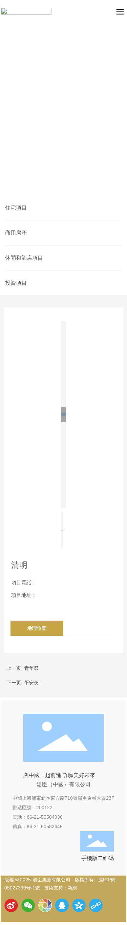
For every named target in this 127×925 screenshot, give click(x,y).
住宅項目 (16, 208)
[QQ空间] (79, 905)
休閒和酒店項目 (24, 258)
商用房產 (16, 233)
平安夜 (31, 682)
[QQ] (62, 905)
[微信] (28, 905)
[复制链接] (96, 905)
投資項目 (16, 283)
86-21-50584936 (45, 817)
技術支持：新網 (60, 887)
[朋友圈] (45, 905)
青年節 (31, 668)
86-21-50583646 (45, 826)
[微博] (11, 905)
